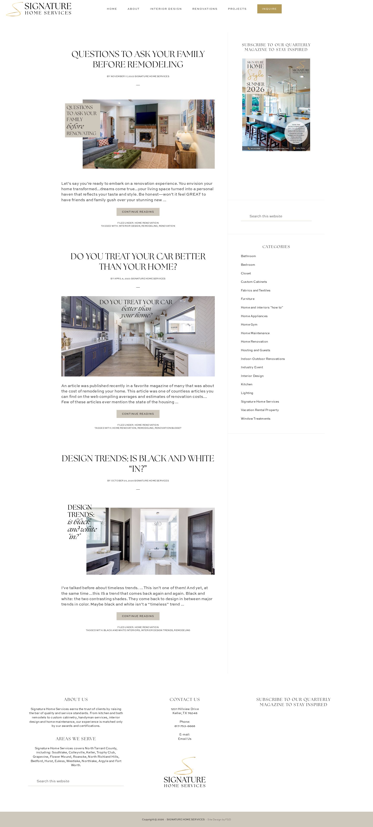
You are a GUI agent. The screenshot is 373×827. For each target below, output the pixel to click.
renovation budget (168, 427)
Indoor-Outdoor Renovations (263, 359)
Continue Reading (138, 211)
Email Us (185, 739)
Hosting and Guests (255, 350)
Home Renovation (147, 222)
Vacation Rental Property (260, 410)
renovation (167, 225)
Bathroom (248, 256)
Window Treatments (255, 418)
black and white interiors (122, 630)
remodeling (149, 225)
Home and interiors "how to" (262, 307)
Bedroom (248, 264)
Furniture (247, 299)
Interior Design (252, 376)
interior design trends (157, 630)
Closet (246, 273)
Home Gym (249, 324)
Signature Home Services (38, 9)
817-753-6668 (184, 726)
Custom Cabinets (254, 282)
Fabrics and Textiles (255, 290)
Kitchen (246, 384)
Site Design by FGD (219, 819)
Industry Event (252, 367)
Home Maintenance (255, 333)
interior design (129, 225)
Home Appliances (254, 316)
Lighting (247, 393)
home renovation (124, 427)
